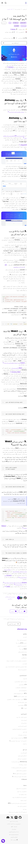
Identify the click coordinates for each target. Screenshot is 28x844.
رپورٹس (25, 809)
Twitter (7, 586)
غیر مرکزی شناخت (22, 702)
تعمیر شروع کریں (22, 726)
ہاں (22, 611)
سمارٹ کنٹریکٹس (22, 652)
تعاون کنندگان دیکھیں (10, 598)
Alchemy (10, 67)
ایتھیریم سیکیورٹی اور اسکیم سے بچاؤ (17, 660)
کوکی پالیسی (14, 837)
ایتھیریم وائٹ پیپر (21, 788)
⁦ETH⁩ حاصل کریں (23, 684)
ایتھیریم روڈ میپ (22, 791)
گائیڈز (25, 678)
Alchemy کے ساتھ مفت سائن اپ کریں (15, 582)
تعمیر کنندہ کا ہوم (21, 717)
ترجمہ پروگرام (23, 764)
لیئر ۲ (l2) (24, 708)
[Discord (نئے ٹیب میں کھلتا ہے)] (8, 817)
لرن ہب (25, 637)
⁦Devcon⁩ (24, 779)
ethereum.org (22, 629)
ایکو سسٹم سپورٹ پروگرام (19, 776)
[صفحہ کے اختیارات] (17, 38)
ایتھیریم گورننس (22, 806)
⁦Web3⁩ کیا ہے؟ (23, 649)
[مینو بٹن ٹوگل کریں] (2, 3)
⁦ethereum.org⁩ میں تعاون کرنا (19, 761)
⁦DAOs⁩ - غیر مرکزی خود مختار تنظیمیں (17, 699)
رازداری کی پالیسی (14, 831)
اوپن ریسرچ (24, 800)
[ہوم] (26, 3)
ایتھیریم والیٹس (22, 646)
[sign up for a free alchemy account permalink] (27, 103)
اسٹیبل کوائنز (23, 690)
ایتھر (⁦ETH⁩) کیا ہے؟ (21, 643)
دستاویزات (18, 584)
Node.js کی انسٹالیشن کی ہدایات (14, 362)
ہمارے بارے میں (14, 821)
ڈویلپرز (24, 9)
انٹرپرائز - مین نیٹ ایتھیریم (18, 740)
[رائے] (3, 841)
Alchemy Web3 (15, 372)
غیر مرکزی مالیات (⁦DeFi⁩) (20, 696)
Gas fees (24, 654)
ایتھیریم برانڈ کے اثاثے (14, 823)
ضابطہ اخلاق (14, 826)
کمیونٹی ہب (24, 752)
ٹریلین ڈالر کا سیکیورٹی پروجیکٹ (18, 812)
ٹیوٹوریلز (17, 9)
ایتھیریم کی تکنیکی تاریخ (20, 797)
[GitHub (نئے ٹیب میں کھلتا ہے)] (20, 817)
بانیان (25, 743)
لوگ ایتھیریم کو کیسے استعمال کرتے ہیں (16, 666)
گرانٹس (25, 732)
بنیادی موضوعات (22, 735)
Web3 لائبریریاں (16, 368)
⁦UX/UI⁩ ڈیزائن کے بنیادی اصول (19, 737)
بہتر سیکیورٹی (23, 794)
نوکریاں (14, 829)
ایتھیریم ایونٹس (22, 758)
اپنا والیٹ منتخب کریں (21, 681)
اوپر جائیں (12, 624)
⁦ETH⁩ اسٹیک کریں (22, 705)
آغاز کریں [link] (10, 9)
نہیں (12, 611)
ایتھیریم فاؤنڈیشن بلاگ (20, 773)
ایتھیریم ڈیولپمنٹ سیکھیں (19, 729)
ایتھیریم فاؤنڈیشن (21, 770)
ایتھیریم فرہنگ (22, 669)
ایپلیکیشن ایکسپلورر (21, 687)
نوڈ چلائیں (24, 657)
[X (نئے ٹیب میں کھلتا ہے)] (12, 817)
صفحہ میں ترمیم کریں (9, 38)
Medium (13, 29)
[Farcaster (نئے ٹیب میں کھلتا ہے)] (16, 817)
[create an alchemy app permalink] (27, 119)
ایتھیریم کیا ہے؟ (22, 640)
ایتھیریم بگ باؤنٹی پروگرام (19, 767)
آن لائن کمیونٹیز (22, 755)
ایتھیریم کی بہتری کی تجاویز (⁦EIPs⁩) (17, 803)
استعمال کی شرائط (14, 834)
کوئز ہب (25, 663)
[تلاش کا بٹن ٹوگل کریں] (5, 3)
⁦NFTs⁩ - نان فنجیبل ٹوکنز (20, 693)
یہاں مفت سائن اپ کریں (16, 112)
